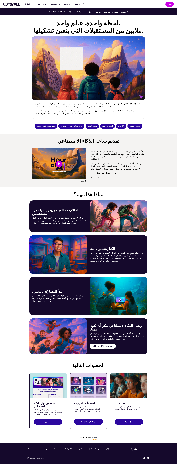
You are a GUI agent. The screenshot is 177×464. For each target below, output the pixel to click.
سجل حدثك (129, 421)
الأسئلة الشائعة (135, 126)
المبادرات (27, 4)
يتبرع (120, 126)
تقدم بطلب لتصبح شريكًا (46, 126)
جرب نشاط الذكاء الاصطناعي (71, 126)
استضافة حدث (107, 126)
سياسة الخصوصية (82, 449)
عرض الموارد (48, 421)
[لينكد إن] (148, 458)
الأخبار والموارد (79, 4)
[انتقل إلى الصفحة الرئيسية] (11, 4)
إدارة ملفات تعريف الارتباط (100, 449)
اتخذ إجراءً (40, 4)
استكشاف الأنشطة (88, 421)
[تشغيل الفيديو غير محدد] (59, 164)
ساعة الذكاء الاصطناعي (59, 4)
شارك (170, 4)
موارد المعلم (92, 126)
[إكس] (144, 458)
